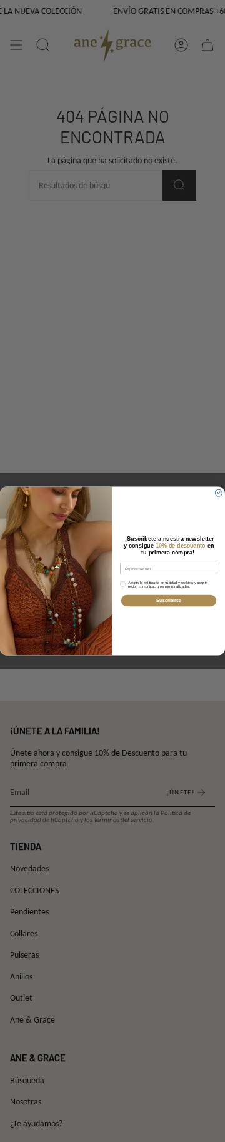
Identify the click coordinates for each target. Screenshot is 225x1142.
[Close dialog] (218, 492)
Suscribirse (168, 600)
